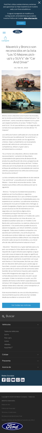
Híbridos (7, 344)
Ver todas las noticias (21, 305)
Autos (6, 341)
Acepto (21, 23)
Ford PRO (8, 348)
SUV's (6, 334)
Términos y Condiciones (9, 412)
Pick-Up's (7, 338)
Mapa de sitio (6, 404)
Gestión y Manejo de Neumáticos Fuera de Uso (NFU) (18, 420)
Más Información (30, 18)
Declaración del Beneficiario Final (12, 416)
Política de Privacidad (8, 408)
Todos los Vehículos (11, 331)
